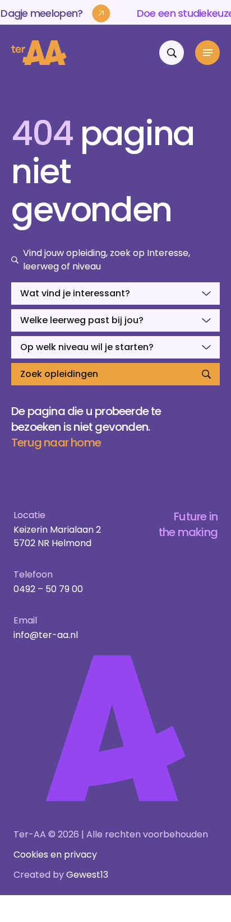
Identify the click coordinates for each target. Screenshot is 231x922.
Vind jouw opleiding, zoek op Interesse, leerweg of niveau (106, 259)
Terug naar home (56, 442)
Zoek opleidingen (59, 373)
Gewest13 (87, 874)
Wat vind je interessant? (75, 293)
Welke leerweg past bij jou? (82, 320)
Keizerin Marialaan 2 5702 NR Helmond (57, 536)
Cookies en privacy (55, 854)
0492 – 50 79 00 (48, 589)
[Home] (39, 52)
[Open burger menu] (207, 52)
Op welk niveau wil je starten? (87, 347)
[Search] (171, 52)
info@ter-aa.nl (45, 634)
